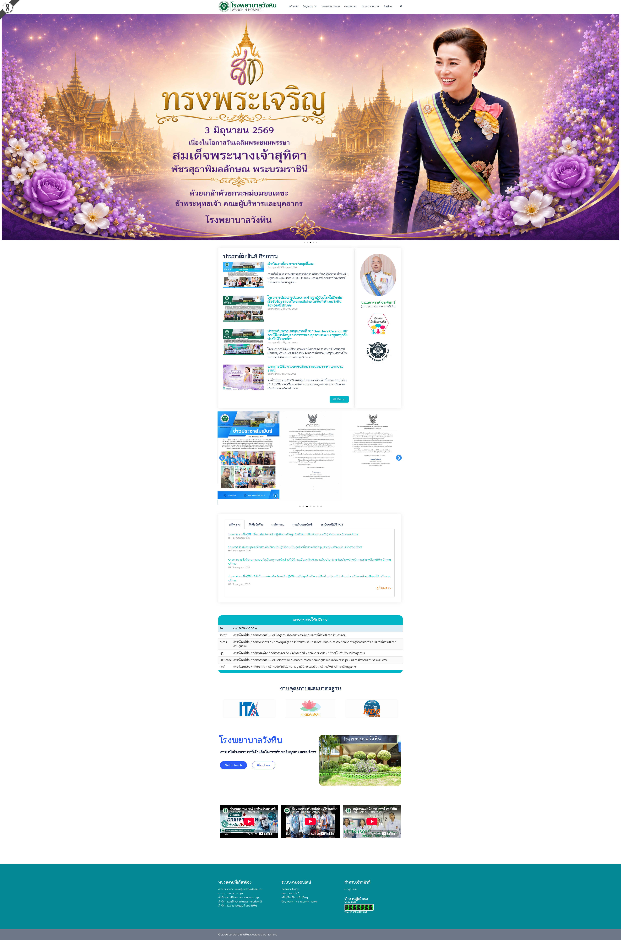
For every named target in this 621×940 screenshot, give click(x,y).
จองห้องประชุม (290, 889)
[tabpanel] (310, 563)
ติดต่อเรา (388, 6)
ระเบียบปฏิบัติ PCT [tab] (332, 524)
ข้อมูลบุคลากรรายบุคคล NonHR (299, 901)
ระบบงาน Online (330, 6)
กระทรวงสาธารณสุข (230, 893)
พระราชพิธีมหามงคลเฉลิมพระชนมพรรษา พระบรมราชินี (305, 368)
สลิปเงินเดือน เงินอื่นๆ (294, 897)
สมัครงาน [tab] (234, 524)
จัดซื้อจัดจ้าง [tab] (256, 524)
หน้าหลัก (293, 6)
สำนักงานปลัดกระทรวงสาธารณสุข (239, 897)
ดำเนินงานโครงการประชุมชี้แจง (290, 264)
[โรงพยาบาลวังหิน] (248, 6)
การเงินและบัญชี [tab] (302, 524)
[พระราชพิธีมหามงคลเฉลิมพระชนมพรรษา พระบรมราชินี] (243, 388)
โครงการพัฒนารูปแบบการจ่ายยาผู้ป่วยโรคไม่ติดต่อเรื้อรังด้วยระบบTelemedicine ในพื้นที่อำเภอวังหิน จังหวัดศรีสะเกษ (304, 301)
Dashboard (350, 6)
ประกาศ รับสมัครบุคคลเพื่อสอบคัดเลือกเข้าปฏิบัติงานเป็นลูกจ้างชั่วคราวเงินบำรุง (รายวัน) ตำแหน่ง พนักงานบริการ (295, 547)
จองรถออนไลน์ (290, 893)
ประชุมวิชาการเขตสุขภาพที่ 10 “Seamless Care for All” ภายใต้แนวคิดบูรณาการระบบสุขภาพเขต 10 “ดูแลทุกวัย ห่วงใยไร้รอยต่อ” (307, 335)
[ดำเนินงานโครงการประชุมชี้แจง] (243, 285)
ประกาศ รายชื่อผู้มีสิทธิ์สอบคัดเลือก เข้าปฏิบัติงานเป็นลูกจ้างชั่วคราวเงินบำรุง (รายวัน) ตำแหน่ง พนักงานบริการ (293, 534)
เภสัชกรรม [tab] (278, 524)
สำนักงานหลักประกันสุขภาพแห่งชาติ (240, 901)
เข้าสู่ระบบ (350, 889)
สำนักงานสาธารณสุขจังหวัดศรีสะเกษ (240, 889)
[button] (401, 6)
